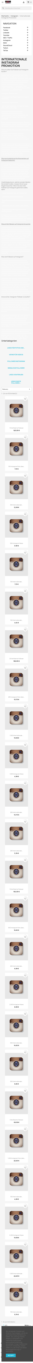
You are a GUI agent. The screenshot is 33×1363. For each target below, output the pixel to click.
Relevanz (16, 389)
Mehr (5, 43)
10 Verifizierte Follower (17, 428)
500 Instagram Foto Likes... (16, 928)
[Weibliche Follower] (16, 366)
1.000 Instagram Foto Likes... (16, 1158)
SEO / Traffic (7, 38)
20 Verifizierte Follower (16, 658)
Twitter (5, 30)
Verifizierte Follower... (16, 382)
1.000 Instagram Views (16, 774)
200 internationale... (16, 966)
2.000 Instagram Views (16, 1004)
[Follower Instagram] (16, 359)
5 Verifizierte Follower (16, 1120)
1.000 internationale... (16, 735)
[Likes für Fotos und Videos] (16, 345)
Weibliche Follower (16, 368)
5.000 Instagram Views (16, 1235)
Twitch (5, 48)
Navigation (9, 23)
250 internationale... (16, 812)
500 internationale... (16, 505)
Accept (11, 1355)
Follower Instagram (16, 361)
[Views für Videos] (16, 352)
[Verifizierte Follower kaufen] (16, 379)
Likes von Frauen (16, 375)
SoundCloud (7, 45)
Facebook (6, 28)
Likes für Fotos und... (16, 348)
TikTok (5, 51)
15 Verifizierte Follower (16, 889)
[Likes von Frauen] (16, 372)
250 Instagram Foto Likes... (16, 697)
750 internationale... (16, 1312)
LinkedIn (6, 33)
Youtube (6, 35)
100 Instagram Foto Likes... (16, 466)
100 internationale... (16, 582)
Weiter (28, 1325)
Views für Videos (16, 355)
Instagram (7, 40)
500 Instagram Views (16, 543)
